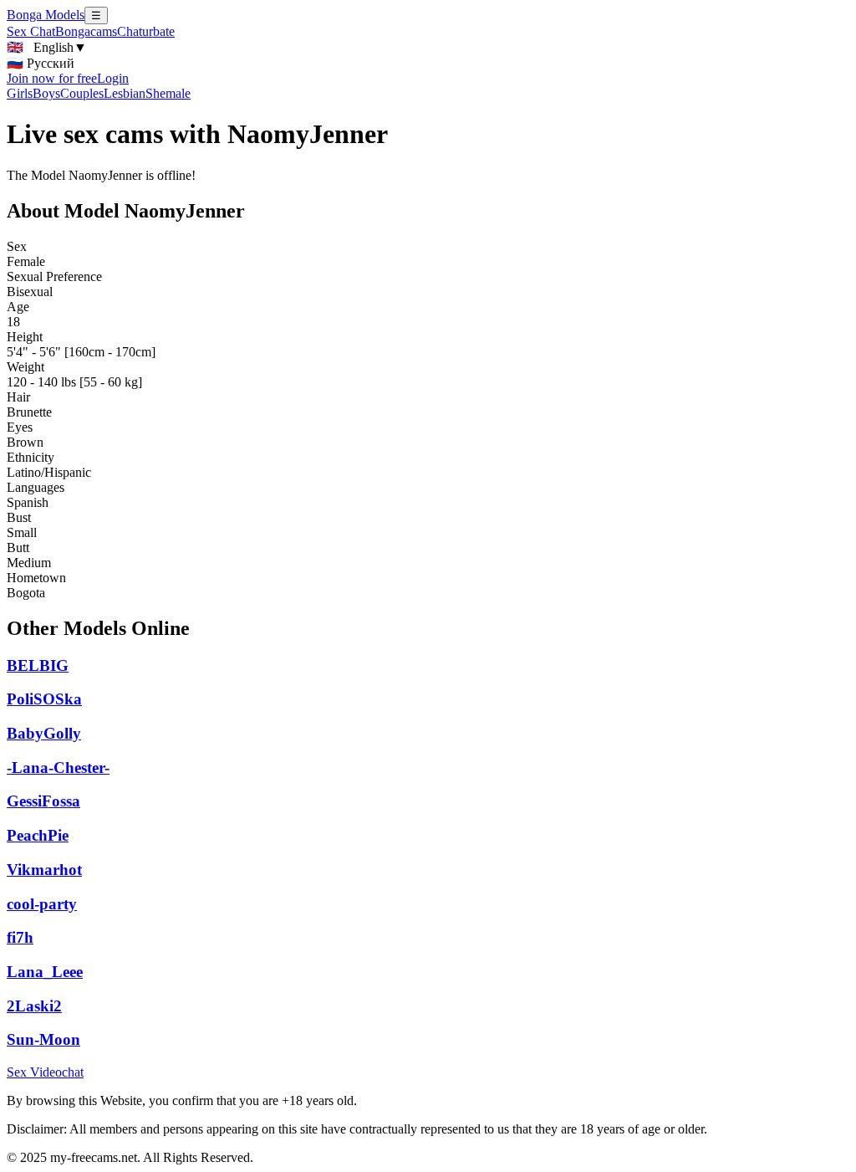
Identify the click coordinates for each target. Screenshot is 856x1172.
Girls (20, 93)
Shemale (168, 93)
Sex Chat (31, 31)
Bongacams (86, 31)
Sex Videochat (45, 1072)
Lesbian (124, 93)
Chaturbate (146, 31)
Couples (82, 93)
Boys (46, 93)
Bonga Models (45, 15)
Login (113, 78)
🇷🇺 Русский (40, 63)
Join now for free (52, 78)
